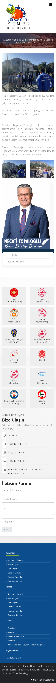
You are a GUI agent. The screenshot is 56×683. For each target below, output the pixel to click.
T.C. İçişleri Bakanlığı (42, 300)
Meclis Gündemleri (15, 636)
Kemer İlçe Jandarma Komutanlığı (42, 340)
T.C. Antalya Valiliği (14, 320)
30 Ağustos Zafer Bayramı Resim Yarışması (26, 645)
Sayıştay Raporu (14, 581)
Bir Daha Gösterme (44, 679)
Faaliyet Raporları (15, 577)
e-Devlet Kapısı (14, 361)
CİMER (42, 360)
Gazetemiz (12, 628)
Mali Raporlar (13, 569)
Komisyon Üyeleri (15, 560)
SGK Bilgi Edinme (42, 381)
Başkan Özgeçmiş (15, 261)
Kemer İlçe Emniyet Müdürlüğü (14, 340)
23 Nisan (11, 640)
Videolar (11, 632)
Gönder (7, 529)
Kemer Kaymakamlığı (42, 320)
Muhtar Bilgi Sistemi (14, 381)
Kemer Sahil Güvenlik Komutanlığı (14, 402)
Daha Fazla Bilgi (20, 673)
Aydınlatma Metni (14, 658)
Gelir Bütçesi (12, 564)
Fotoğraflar (12, 255)
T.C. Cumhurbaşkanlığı (14, 300)
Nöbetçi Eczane (42, 402)
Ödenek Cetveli (14, 573)
